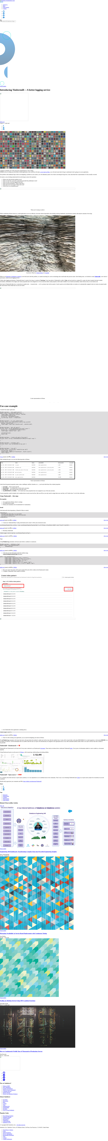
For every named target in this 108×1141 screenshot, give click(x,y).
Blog (4, 6)
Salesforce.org (6, 1106)
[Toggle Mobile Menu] (1, 2)
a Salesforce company (16, 276)
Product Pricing (6, 1092)
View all (2, 805)
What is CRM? (6, 1086)
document (42, 748)
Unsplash (47, 272)
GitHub (13, 456)
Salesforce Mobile (7, 1117)
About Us (5, 4)
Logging (5, 797)
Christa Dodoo (39, 272)
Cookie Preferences (7, 1139)
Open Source (6, 7)
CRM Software (6, 1121)
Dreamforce (5, 1119)
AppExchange (6, 1118)
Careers (4, 8)
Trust (4, 1105)
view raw (106, 456)
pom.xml (2, 520)
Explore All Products (8, 1088)
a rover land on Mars (45, 172)
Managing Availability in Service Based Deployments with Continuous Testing (23, 933)
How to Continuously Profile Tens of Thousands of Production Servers (21, 1051)
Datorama (8, 276)
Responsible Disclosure (8, 1135)
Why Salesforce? (7, 1087)
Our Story (5, 1099)
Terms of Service (7, 1132)
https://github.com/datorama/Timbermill (32, 781)
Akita (78, 777)
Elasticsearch (6, 796)
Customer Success (7, 1091)
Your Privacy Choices (8, 1130)
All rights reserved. (20, 1125)
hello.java (2, 536)
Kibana (22, 752)
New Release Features (8, 1115)
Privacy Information (7, 1133)
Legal (4, 1131)
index (71, 748)
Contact (5, 1137)
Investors (5, 1109)
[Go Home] (7, 0)
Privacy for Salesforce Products (10, 1094)
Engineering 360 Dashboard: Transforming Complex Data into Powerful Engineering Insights (28, 851)
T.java (1, 456)
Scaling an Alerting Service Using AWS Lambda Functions (17, 1000)
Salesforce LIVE (7, 1122)
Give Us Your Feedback (8, 1110)
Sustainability (6, 1107)
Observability (3, 86)
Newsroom (5, 1101)
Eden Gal (2, 122)
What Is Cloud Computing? (9, 1090)
